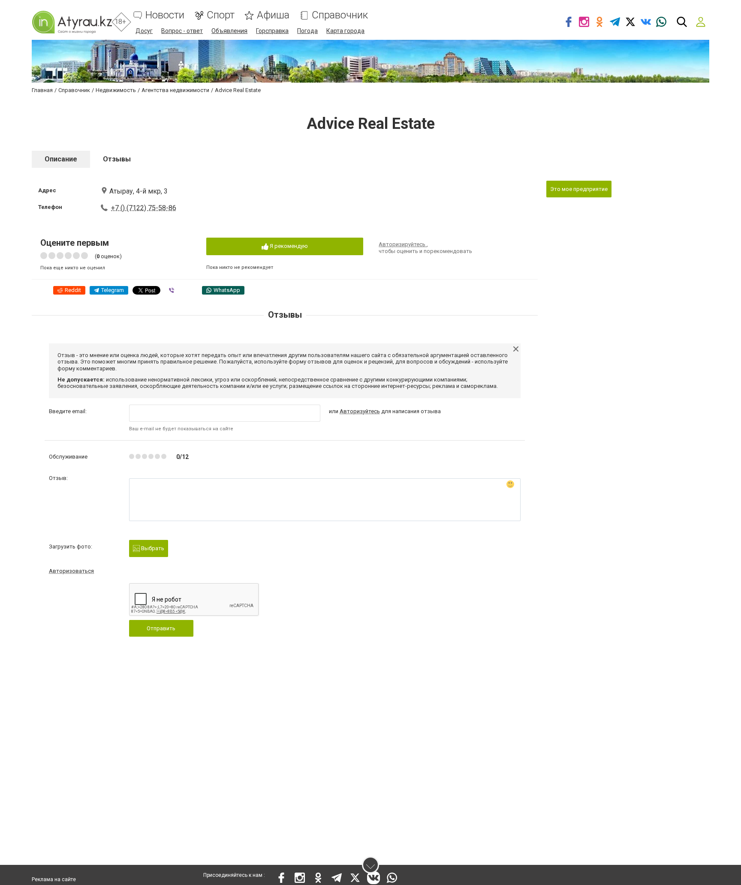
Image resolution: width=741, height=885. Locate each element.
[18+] (72, 22)
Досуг (144, 30)
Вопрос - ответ (182, 30)
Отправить (161, 628)
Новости (164, 15)
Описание (61, 159)
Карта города (345, 30)
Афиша (273, 15)
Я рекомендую (288, 246)
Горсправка (272, 30)
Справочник (340, 15)
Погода (307, 30)
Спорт (221, 15)
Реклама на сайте (54, 879)
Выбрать (152, 548)
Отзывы (117, 159)
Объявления (229, 30)
